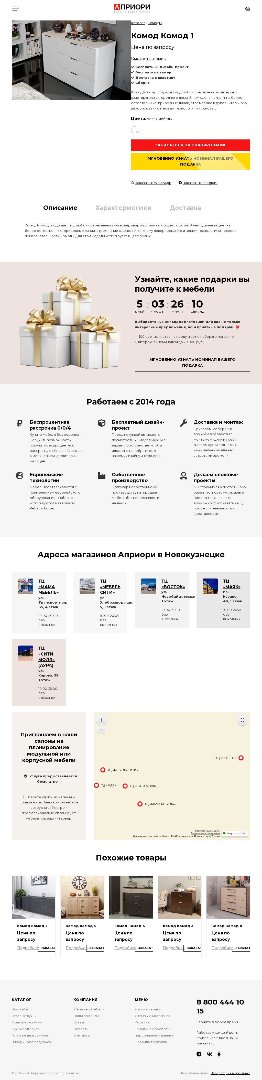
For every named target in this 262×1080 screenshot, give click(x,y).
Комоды (155, 23)
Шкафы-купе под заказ (31, 1042)
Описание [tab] (60, 207)
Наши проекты (86, 1016)
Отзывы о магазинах (152, 1016)
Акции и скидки (148, 1009)
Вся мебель (22, 1009)
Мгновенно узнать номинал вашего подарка (191, 161)
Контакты (81, 1035)
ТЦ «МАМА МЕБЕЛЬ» (48, 587)
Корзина (142, 1022)
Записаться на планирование (190, 145)
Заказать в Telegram (200, 183)
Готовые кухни (24, 1016)
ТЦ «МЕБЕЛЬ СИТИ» (110, 587)
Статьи (79, 1022)
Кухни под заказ (25, 1029)
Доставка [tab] (185, 207)
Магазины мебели (89, 1009)
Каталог (138, 23)
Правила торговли (151, 1042)
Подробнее (28, 948)
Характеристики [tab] (123, 207)
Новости (81, 1029)
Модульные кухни (27, 1022)
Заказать (49, 948)
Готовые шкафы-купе (30, 1035)
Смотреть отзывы (149, 58)
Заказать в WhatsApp (153, 183)
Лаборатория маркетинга (230, 1073)
